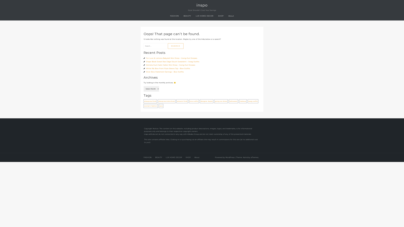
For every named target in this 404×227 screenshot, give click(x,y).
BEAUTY (187, 16)
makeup (243, 101)
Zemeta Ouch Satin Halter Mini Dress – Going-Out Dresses (170, 65)
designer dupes (207, 101)
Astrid (245, 157)
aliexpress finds (150, 101)
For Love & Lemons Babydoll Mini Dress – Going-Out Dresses (171, 58)
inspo (202, 5)
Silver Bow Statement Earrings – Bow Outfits (165, 72)
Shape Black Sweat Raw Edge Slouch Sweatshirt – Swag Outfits (172, 62)
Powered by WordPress (225, 157)
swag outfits (253, 101)
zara (161, 106)
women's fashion (150, 106)
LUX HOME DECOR (204, 16)
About (231, 16)
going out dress (221, 101)
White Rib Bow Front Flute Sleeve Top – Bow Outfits (168, 68)
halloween (233, 101)
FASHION (174, 16)
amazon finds (182, 101)
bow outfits (194, 101)
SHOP (221, 16)
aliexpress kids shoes (166, 101)
